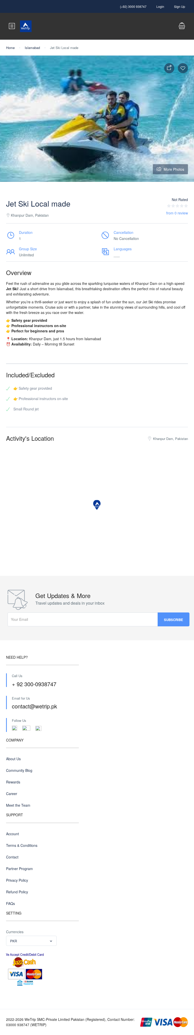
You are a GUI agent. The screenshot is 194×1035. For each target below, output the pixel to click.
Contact (12, 856)
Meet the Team (18, 805)
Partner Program (19, 868)
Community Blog (19, 770)
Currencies (14, 931)
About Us (13, 758)
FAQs (10, 903)
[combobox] (31, 941)
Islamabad (32, 47)
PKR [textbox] (13, 941)
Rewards (13, 781)
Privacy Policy (17, 880)
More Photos (174, 169)
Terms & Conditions (21, 845)
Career (11, 793)
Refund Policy (17, 891)
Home (10, 47)
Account (12, 833)
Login (160, 6)
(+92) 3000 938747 (133, 6)
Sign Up (179, 6)
